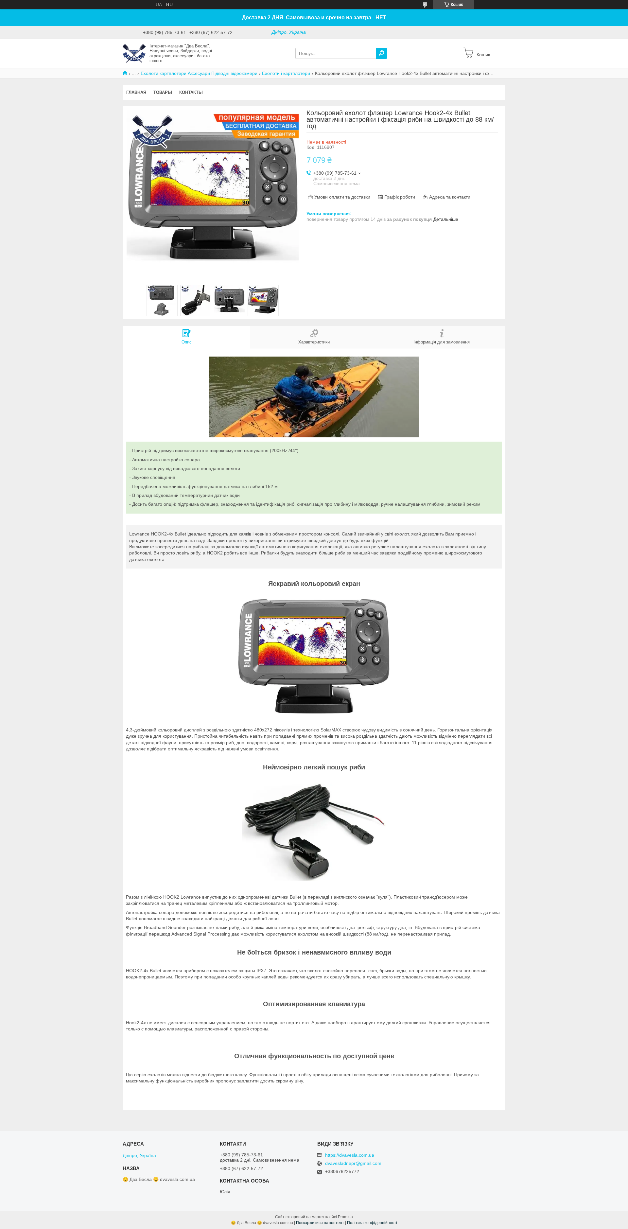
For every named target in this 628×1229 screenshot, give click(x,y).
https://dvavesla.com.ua (349, 1155)
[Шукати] (381, 53)
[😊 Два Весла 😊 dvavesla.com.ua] (134, 53)
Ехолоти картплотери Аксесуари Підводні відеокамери (199, 73)
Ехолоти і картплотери (286, 73)
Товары (162, 92)
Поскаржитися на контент (320, 1222)
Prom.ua (345, 1217)
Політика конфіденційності (372, 1222)
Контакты (191, 92)
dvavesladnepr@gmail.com (353, 1163)
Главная (136, 92)
